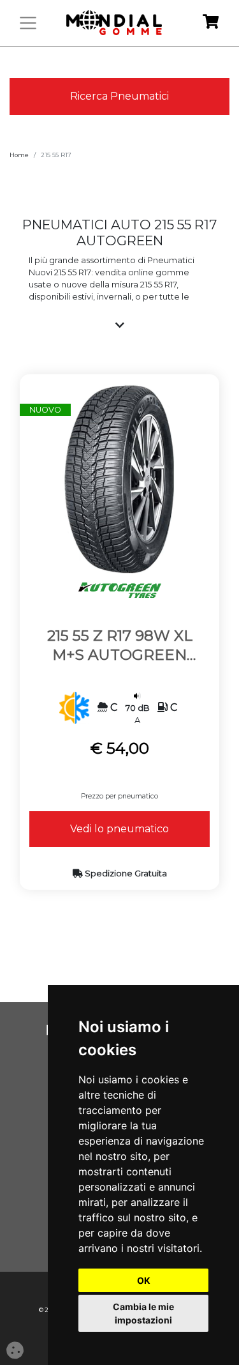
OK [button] (143, 1280)
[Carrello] (211, 23)
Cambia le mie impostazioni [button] (143, 1313)
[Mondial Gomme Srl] (114, 23)
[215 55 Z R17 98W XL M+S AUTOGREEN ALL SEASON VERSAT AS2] (119, 479)
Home (19, 154)
